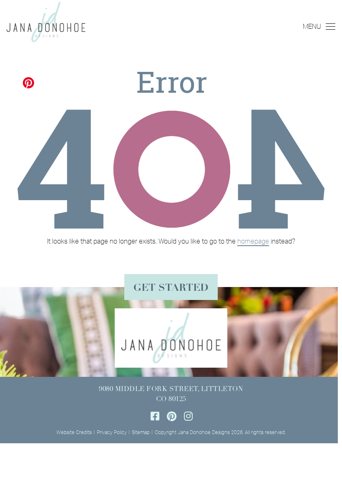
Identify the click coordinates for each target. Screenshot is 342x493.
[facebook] (155, 416)
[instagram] (188, 416)
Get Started (171, 288)
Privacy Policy (112, 432)
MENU (312, 26)
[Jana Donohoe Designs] (46, 21)
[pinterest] (171, 416)
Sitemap (141, 432)
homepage (253, 241)
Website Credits (74, 432)
